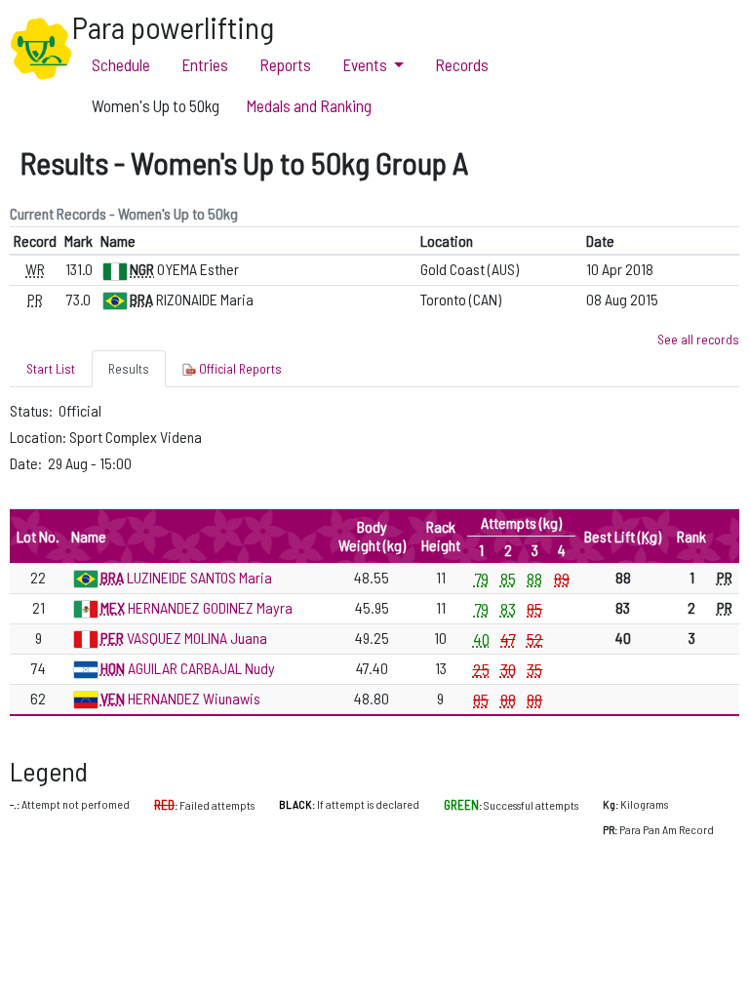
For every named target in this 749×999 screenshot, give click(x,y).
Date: (27, 462)
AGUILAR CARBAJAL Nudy (201, 668)
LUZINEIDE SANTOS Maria (199, 577)
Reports (285, 64)
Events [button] (364, 64)
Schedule (121, 64)
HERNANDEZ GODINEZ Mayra (210, 607)
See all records (698, 339)
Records (462, 64)
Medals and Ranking (309, 105)
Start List (50, 368)
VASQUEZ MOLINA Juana (197, 637)
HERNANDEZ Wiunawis (194, 698)
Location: (39, 436)
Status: (33, 410)
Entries (204, 64)
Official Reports (239, 368)
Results (128, 368)
